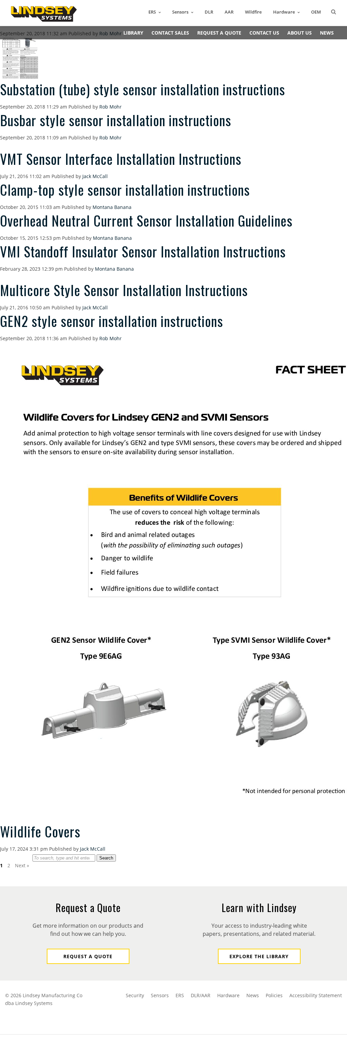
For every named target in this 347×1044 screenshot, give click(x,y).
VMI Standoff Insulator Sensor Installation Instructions (143, 251)
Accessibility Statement (315, 995)
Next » (22, 865)
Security (135, 995)
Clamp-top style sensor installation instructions (125, 189)
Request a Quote (88, 956)
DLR (209, 12)
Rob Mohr (110, 106)
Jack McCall (95, 176)
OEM (316, 12)
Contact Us (264, 33)
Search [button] (106, 858)
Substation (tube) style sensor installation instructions (142, 89)
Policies (274, 995)
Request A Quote (219, 33)
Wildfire (253, 12)
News (327, 33)
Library (133, 33)
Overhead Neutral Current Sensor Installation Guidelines (146, 220)
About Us (299, 33)
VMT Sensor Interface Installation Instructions (120, 159)
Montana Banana (112, 207)
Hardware (284, 12)
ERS (152, 12)
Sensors (180, 12)
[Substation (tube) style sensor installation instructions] (20, 77)
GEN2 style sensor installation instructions (111, 321)
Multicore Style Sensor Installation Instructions (124, 290)
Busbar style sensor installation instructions (115, 120)
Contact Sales (170, 33)
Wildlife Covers (40, 831)
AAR (229, 12)
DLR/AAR (200, 995)
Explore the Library (259, 956)
